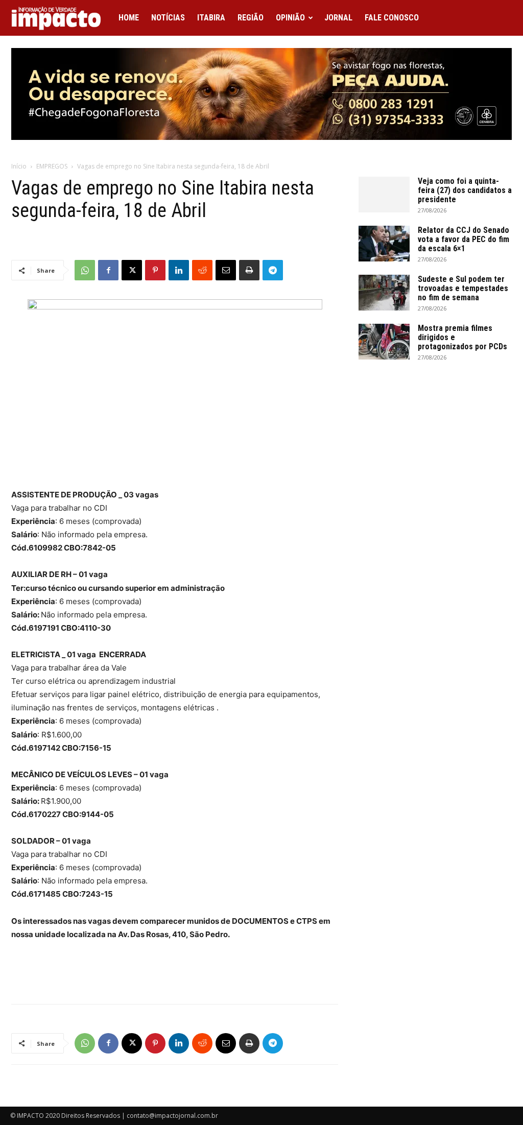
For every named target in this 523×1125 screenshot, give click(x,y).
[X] (132, 270)
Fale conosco (392, 17)
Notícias (168, 17)
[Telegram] (273, 270)
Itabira (211, 17)
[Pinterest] (155, 270)
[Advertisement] (174, 969)
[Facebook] (108, 270)
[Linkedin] (179, 270)
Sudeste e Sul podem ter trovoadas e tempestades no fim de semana (463, 288)
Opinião (290, 17)
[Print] (249, 270)
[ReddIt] (202, 270)
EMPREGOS (51, 166)
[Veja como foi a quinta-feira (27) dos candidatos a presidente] (384, 194)
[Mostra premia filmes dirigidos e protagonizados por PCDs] (384, 342)
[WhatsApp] (85, 270)
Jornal (338, 17)
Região (250, 17)
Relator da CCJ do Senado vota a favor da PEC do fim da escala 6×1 (463, 239)
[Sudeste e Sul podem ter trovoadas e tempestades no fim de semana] (384, 292)
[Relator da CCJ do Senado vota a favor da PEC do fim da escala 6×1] (384, 243)
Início (19, 166)
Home (128, 17)
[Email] (226, 270)
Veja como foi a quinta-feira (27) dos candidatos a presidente (465, 190)
